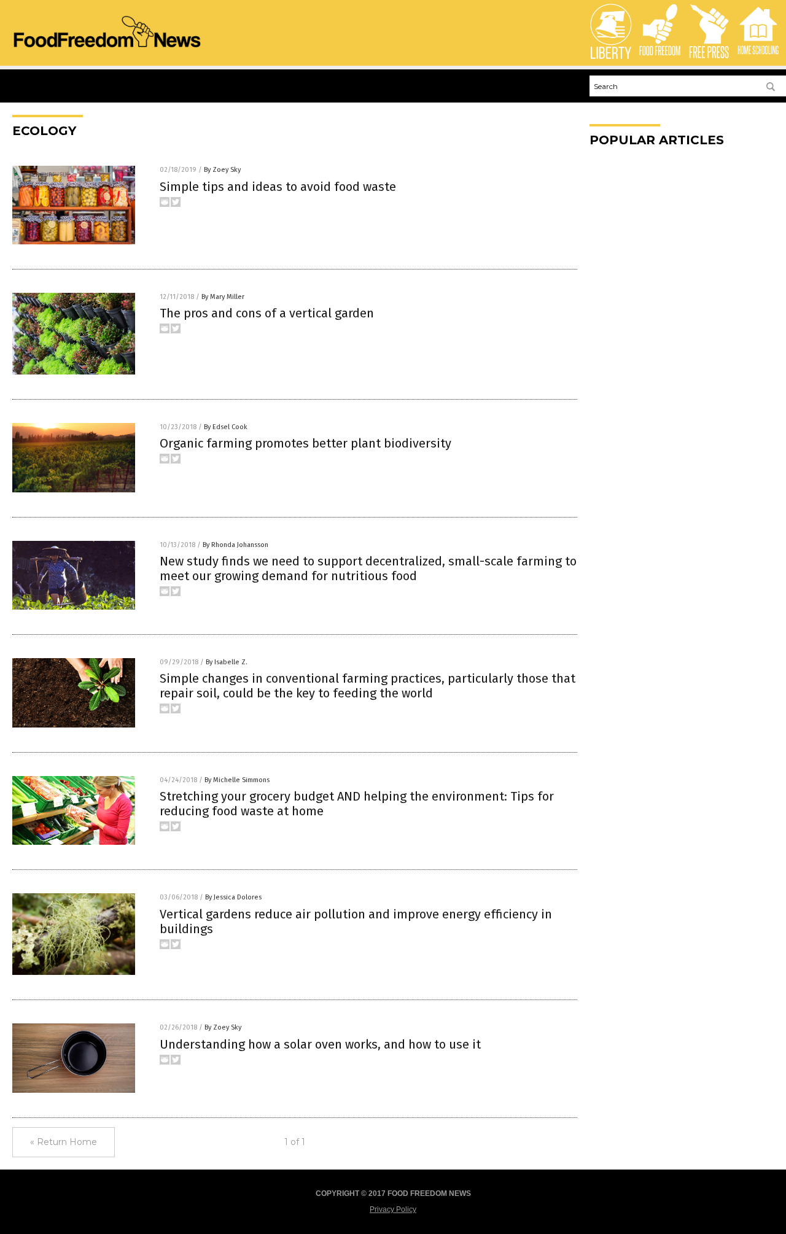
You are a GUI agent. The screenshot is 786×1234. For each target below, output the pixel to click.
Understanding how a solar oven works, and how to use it (320, 1044)
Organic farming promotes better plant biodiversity (305, 443)
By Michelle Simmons (237, 780)
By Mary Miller (222, 297)
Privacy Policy (393, 1209)
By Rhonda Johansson (235, 545)
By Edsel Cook (225, 427)
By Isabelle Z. (226, 662)
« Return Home (63, 1141)
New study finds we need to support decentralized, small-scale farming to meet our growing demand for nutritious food (368, 568)
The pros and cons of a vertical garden (267, 313)
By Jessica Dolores (233, 897)
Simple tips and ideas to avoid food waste (278, 186)
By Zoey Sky (222, 170)
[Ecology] (106, 49)
